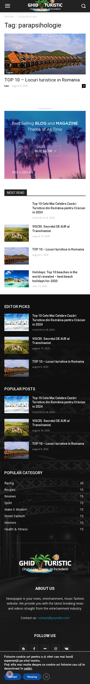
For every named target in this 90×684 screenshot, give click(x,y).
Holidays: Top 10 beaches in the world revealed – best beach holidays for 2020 (54, 276)
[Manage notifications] (9, 674)
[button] (84, 6)
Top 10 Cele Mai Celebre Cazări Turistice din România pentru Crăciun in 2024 (58, 208)
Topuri (9, 72)
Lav (6, 85)
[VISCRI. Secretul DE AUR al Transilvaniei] (16, 233)
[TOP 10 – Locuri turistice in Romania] (45, 54)
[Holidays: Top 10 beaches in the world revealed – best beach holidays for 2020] (16, 278)
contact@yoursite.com (53, 618)
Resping (32, 677)
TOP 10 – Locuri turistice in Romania (42, 80)
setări (28, 669)
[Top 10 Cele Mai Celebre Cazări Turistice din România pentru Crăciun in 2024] (16, 210)
